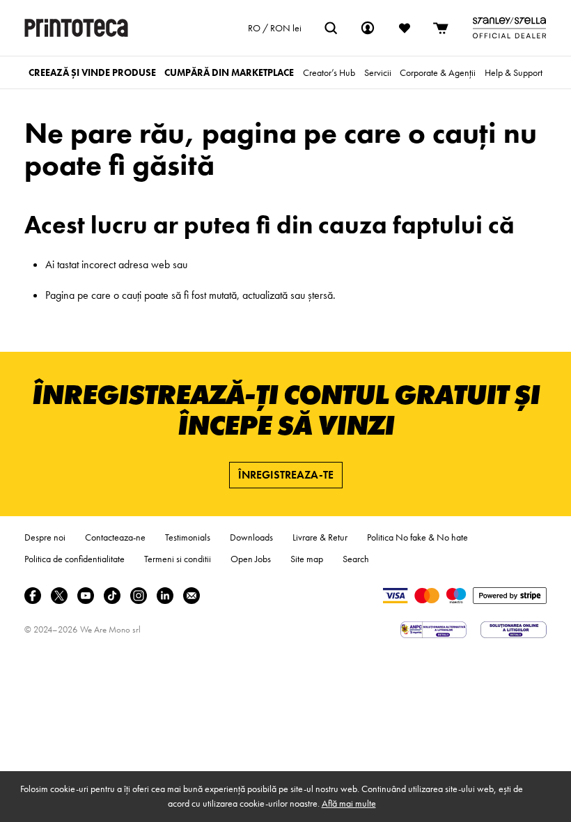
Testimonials (187, 537)
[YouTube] (85, 595)
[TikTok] (112, 595)
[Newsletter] (191, 595)
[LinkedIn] (165, 595)
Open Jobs (250, 558)
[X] (59, 595)
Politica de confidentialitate (74, 558)
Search (356, 558)
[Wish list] (404, 28)
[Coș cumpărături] (441, 28)
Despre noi (44, 537)
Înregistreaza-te (286, 474)
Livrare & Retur (319, 537)
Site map (306, 558)
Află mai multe (349, 803)
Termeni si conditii (177, 558)
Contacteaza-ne (115, 537)
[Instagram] (138, 595)
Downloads (251, 537)
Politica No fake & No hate (417, 537)
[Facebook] (32, 595)
